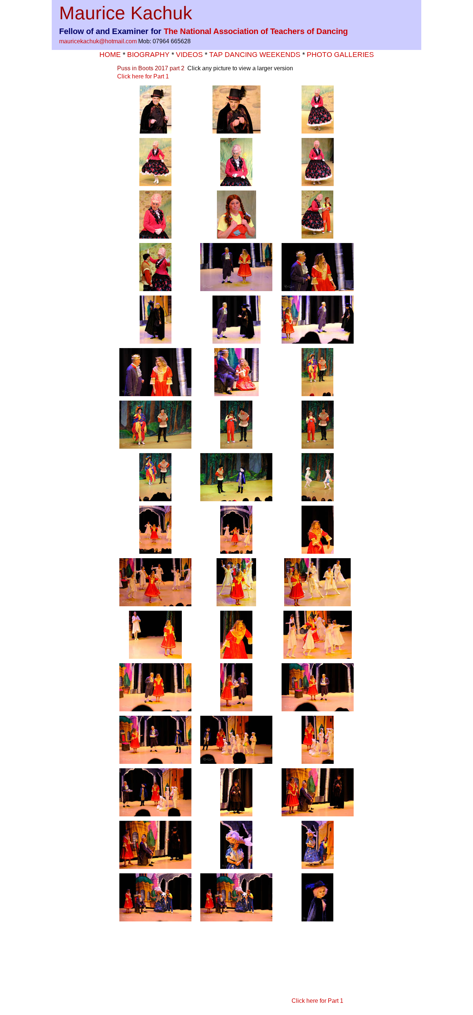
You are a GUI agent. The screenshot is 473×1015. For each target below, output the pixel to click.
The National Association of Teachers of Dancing (256, 31)
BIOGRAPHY (148, 54)
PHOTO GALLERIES (340, 54)
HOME (111, 54)
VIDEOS (190, 54)
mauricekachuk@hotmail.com (98, 41)
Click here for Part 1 (143, 76)
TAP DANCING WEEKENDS (255, 54)
